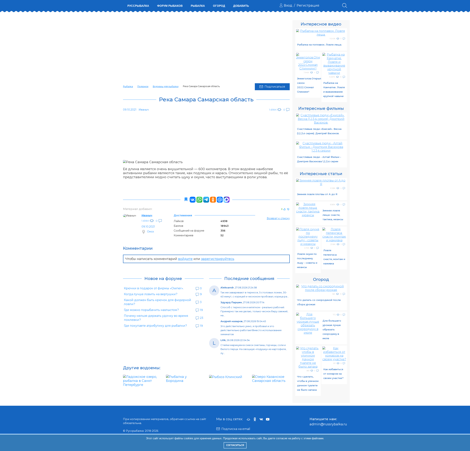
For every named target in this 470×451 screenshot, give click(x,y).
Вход (288, 5)
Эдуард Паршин (231, 302)
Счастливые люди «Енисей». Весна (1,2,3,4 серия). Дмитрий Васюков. (319, 131)
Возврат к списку (278, 218)
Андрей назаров (231, 321)
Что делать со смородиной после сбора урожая (319, 302)
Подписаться (275, 86)
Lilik (223, 340)
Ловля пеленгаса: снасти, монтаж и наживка (334, 257)
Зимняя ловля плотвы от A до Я (317, 194)
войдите (185, 259)
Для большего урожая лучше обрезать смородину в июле (332, 329)
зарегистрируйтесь (217, 259)
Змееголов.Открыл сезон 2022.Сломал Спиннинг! (308, 85)
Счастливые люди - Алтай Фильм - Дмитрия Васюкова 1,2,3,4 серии (319, 159)
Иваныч (147, 215)
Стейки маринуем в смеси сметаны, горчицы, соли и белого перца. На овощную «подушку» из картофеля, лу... (253, 349)
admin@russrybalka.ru (328, 424)
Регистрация (308, 5)
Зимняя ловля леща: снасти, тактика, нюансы (333, 215)
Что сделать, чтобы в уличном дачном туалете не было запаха (308, 383)
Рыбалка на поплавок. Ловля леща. (319, 44)
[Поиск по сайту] (344, 5)
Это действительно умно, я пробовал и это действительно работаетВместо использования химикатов (250, 330)
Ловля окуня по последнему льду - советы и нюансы (307, 260)
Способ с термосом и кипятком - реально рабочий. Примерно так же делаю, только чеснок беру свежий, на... (254, 311)
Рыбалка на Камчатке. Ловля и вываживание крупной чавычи (334, 89)
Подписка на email (235, 429)
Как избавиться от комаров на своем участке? (333, 374)
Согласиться (235, 445)
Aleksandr (227, 287)
